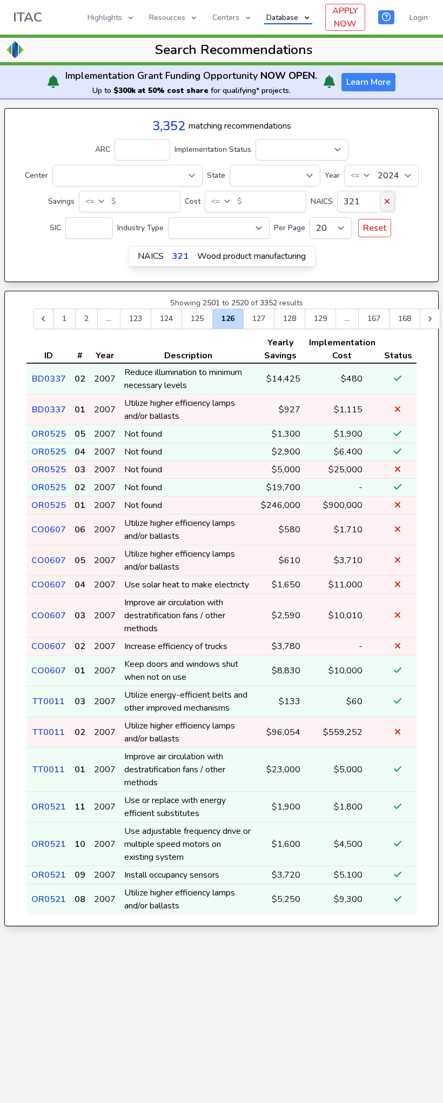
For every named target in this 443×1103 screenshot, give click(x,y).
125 (197, 318)
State (216, 175)
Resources (167, 17)
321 (180, 256)
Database (282, 17)
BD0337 (49, 379)
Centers (225, 17)
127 (258, 318)
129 (320, 318)
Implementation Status (212, 149)
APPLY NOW (345, 17)
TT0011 (48, 701)
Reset (374, 228)
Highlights (105, 17)
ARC (102, 149)
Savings (61, 201)
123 (135, 318)
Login (419, 17)
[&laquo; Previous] (43, 319)
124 (166, 318)
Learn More (368, 82)
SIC (55, 228)
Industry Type (140, 228)
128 (289, 318)
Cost (192, 201)
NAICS (322, 201)
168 (404, 318)
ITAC (27, 17)
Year (332, 175)
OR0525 (48, 434)
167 (373, 318)
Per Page (289, 228)
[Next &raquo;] (430, 319)
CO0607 (48, 530)
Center (36, 175)
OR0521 (48, 807)
